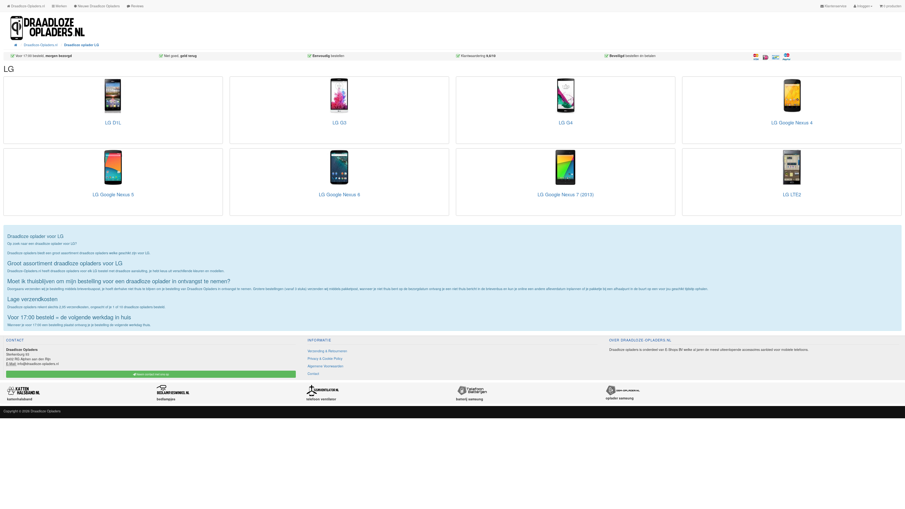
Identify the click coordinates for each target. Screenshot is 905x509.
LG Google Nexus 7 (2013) (566, 194)
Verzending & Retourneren (327, 351)
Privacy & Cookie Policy (325, 358)
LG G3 (339, 122)
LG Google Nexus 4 (792, 122)
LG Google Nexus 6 (339, 194)
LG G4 (566, 122)
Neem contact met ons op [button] (152, 374)
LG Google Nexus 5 (113, 194)
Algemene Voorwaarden (325, 366)
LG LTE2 (792, 194)
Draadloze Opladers (46, 411)
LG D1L (113, 122)
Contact (313, 373)
